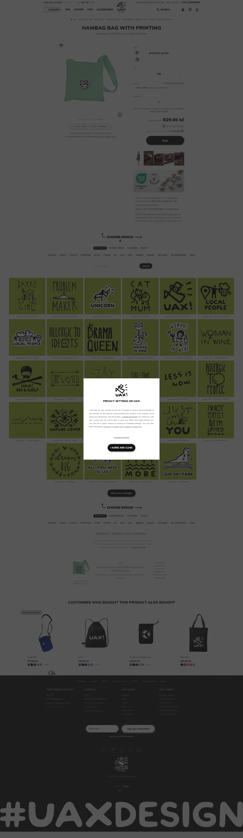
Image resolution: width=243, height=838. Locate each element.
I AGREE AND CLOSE (121, 447)
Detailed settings (121, 437)
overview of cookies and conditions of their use (122, 427)
